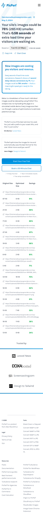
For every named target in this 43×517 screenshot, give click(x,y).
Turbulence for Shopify (31, 478)
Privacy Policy (7, 436)
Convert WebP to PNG (31, 431)
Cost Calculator (8, 495)
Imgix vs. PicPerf (29, 498)
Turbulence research (9, 482)
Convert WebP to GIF (31, 428)
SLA (3, 443)
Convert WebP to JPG (31, 435)
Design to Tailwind (20, 151)
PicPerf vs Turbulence (31, 482)
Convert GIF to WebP (31, 445)
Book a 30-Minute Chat (21, 168)
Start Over (21, 53)
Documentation (8, 468)
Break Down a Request (32, 424)
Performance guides (9, 472)
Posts (4, 465)
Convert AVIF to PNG (30, 442)
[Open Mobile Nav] (39, 5)
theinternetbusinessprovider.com (16, 17)
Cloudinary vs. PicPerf (31, 501)
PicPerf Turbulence (30, 465)
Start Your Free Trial (21, 161)
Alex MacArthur (12, 427)
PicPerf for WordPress (31, 468)
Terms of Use (6, 440)
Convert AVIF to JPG (30, 438)
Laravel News (17, 131)
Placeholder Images (30, 505)
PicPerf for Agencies (9, 485)
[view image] (3, 192)
